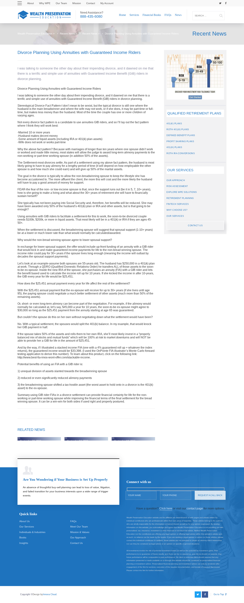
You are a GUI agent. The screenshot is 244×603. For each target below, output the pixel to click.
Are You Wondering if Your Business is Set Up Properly (65, 479)
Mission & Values (79, 532)
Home (122, 14)
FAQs (168, 14)
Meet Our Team (79, 526)
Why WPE (44, 3)
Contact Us (195, 225)
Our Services (175, 216)
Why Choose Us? (176, 210)
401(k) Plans (174, 123)
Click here (165, 508)
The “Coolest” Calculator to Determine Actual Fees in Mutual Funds (131, 433)
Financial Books (152, 14)
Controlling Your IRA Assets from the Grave (84, 434)
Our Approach (175, 180)
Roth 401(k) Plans (177, 129)
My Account (106, 3)
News (178, 14)
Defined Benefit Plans (180, 135)
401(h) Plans (174, 147)
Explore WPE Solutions (181, 192)
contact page (195, 508)
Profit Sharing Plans (180, 141)
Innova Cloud (49, 594)
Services (134, 14)
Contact (90, 3)
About (30, 3)
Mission (76, 3)
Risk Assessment (177, 186)
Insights (23, 543)
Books (22, 537)
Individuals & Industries (32, 532)
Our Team (61, 3)
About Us (24, 521)
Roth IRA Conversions (180, 153)
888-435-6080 (91, 16)
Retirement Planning (180, 198)
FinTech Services (177, 204)
